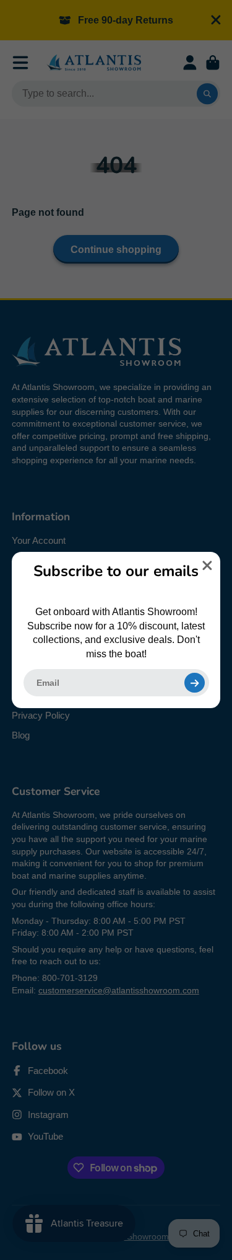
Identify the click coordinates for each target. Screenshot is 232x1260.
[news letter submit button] (194, 683)
